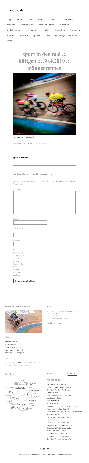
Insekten (46, 30)
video (30, 19)
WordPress (36, 455)
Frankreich (32, 30)
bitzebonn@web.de (54, 323)
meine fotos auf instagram (14, 353)
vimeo (48, 448)
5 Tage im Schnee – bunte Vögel (58, 423)
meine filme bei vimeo (13, 347)
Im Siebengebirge (15, 30)
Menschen (60, 30)
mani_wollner (42, 143)
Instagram (44, 448)
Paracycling (75, 30)
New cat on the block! (54, 401)
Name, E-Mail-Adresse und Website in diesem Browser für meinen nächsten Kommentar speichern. (19, 264)
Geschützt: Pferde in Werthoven (58, 390)
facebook (40, 448)
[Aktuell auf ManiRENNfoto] (23, 321)
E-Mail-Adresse (19, 229)
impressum (53, 19)
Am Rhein (11, 24)
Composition (51, 455)
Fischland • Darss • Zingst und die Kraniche (62, 406)
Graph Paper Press (65, 455)
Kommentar (19, 189)
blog (9, 19)
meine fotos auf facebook (14, 350)
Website (16, 241)
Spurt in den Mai (20, 157)
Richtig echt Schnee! (54, 398)
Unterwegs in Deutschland (67, 35)
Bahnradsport (27, 24)
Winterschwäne (52, 403)
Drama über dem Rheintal (56, 431)
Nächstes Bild (29, 137)
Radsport (24, 35)
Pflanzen (11, 35)
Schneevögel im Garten (55, 393)
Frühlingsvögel (52, 420)
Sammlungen (18, 362)
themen (19, 19)
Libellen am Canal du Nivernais (58, 409)
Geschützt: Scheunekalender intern (59, 439)
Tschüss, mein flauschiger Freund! (59, 417)
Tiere (48, 35)
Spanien (36, 35)
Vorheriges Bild (18, 137)
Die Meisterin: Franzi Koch (56, 384)
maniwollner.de (10, 345)
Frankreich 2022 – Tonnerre (57, 433)
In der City (64, 24)
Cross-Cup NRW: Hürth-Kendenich (59, 425)
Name (16, 219)
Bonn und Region (46, 24)
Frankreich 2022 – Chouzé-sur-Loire (59, 436)
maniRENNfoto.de (11, 342)
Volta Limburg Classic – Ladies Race (59, 395)
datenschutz (68, 19)
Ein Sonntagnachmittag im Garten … (60, 387)
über (40, 19)
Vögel (9, 40)
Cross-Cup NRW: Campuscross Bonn (60, 428)
